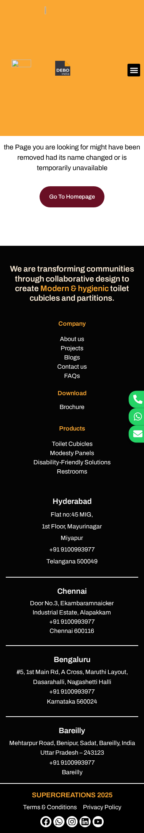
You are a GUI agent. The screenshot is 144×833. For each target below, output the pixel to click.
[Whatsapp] (59, 821)
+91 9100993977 (72, 549)
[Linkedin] (85, 821)
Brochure (72, 407)
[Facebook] (45, 821)
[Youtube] (98, 821)
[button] (133, 70)
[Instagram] (72, 821)
